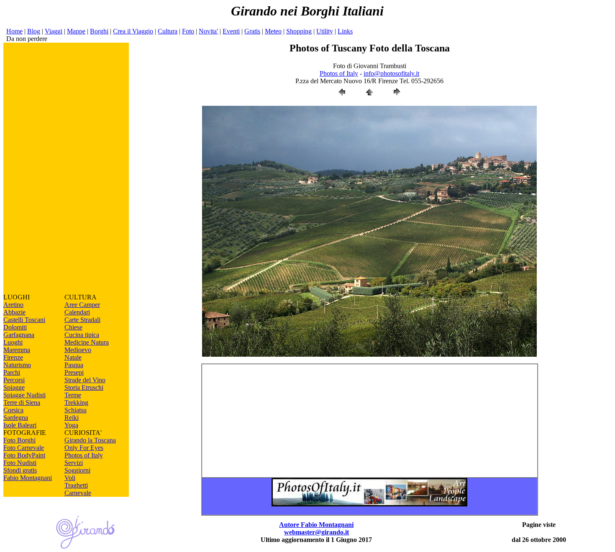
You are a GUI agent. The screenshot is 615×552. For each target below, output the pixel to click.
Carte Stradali (82, 319)
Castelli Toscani (24, 319)
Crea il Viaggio (133, 31)
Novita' (208, 31)
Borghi (99, 31)
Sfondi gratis (20, 470)
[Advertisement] (66, 168)
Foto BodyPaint (24, 455)
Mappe (76, 31)
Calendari (77, 312)
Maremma (16, 349)
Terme (72, 395)
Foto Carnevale (23, 447)
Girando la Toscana (90, 440)
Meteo (273, 31)
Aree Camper (82, 304)
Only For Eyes (83, 447)
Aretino (13, 304)
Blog (33, 31)
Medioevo (77, 349)
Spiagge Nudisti (24, 395)
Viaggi (53, 31)
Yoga (71, 425)
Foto (188, 31)
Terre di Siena (21, 402)
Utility (324, 31)
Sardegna (15, 417)
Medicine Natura (86, 342)
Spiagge (14, 387)
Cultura (167, 31)
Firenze (13, 357)
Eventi (231, 31)
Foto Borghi (19, 440)
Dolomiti (15, 327)
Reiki (71, 417)
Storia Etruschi (83, 387)
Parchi (11, 372)
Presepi (74, 372)
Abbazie (14, 312)
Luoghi (13, 342)
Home (14, 31)
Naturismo (17, 364)
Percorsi (14, 379)
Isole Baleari (19, 425)
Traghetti (76, 485)
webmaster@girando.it (316, 532)
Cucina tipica (81, 334)
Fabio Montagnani (27, 477)
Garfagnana (18, 334)
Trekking (76, 402)
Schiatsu (75, 410)
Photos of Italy (83, 455)
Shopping (299, 31)
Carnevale (77, 492)
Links (345, 31)
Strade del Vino (84, 379)
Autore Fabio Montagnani (316, 524)
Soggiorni (77, 470)
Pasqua (73, 364)
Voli (69, 477)
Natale (73, 357)
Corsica (13, 410)
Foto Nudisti (19, 462)
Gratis (252, 31)
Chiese (73, 327)
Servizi (73, 462)
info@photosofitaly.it (391, 73)
